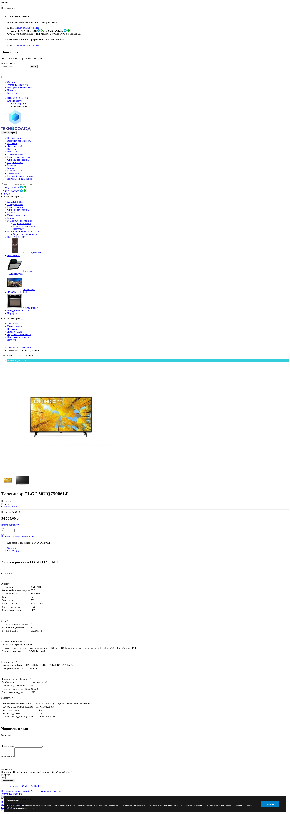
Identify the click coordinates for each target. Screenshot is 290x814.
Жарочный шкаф (22, 223)
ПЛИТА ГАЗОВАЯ (17, 237)
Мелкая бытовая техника (20, 176)
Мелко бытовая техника (19, 220)
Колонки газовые (16, 170)
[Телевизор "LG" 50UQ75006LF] (61, 470)
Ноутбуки (12, 149)
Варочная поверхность (19, 140)
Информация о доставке (19, 87)
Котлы (10, 168)
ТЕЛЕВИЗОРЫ (15, 273)
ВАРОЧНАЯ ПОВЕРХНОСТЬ (23, 231)
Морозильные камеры (18, 157)
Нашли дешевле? (10, 525)
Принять (270, 804)
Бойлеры (11, 165)
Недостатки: (7, 756)
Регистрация (19, 103)
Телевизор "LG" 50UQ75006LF (23, 786)
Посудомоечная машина (19, 178)
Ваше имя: (6, 735)
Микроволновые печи (24, 226)
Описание (12, 548)
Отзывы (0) (13, 550)
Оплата (11, 82)
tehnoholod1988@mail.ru (27, 27)
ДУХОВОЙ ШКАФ (17, 292)
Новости (11, 90)
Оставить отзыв (9, 506)
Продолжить (8, 781)
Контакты (12, 93)
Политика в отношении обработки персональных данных (31, 791)
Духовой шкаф (14, 146)
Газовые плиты (15, 326)
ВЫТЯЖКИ (13, 255)
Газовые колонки (16, 215)
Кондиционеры (15, 162)
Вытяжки (12, 143)
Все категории (14, 138)
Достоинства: (8, 746)
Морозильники (15, 207)
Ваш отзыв (6, 769)
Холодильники (15, 154)
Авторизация (20, 106)
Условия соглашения (17, 85)
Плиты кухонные (16, 151)
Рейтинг (5, 775)
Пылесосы (18, 229)
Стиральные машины (18, 159)
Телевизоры (13, 173)
